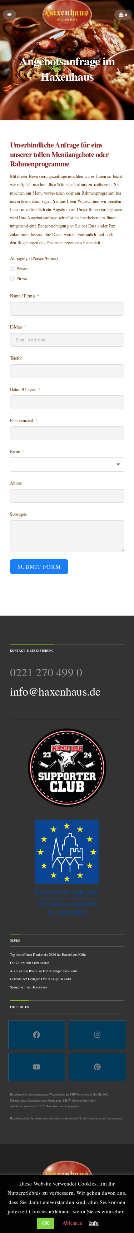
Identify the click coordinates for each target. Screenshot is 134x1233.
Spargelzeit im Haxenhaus (29, 987)
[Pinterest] (97, 1067)
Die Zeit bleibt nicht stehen (30, 963)
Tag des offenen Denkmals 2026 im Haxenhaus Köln (48, 954)
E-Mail (16, 327)
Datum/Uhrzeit (23, 389)
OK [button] (45, 1222)
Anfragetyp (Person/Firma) (34, 258)
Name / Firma (22, 296)
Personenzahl (21, 420)
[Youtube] (36, 1067)
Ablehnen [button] (72, 1222)
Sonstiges (18, 514)
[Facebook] (36, 1035)
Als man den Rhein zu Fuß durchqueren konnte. (44, 971)
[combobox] (67, 464)
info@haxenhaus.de (55, 691)
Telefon (16, 358)
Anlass (16, 483)
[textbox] (67, 464)
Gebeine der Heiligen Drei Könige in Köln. (41, 979)
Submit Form (39, 566)
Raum (15, 451)
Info (94, 1223)
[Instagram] (97, 1035)
